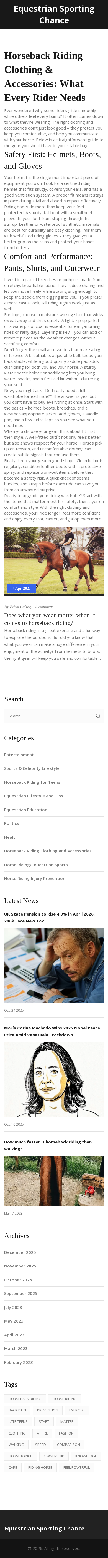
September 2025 (20, 1293)
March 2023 (16, 1348)
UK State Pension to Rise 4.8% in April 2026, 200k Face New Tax (49, 917)
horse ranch (21, 1455)
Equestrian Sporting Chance (54, 14)
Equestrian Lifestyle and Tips (33, 795)
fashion (66, 1433)
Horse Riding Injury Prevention (34, 878)
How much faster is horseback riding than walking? (48, 1145)
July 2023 (13, 1307)
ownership (54, 1455)
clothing (17, 1433)
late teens (18, 1421)
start (44, 1421)
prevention (47, 1410)
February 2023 (18, 1362)
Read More (54, 965)
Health (11, 837)
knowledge (86, 1455)
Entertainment (19, 754)
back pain (17, 1410)
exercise (77, 1410)
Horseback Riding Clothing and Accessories (48, 851)
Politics (11, 823)
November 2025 (20, 1266)
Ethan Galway (21, 607)
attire (42, 1433)
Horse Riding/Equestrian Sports (36, 864)
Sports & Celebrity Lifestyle (32, 768)
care (13, 1467)
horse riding (65, 1398)
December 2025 (20, 1252)
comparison (68, 1444)
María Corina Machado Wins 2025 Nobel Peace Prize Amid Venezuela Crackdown (52, 1031)
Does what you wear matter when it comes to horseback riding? (49, 619)
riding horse (40, 1467)
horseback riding (25, 1398)
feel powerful (76, 1467)
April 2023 (14, 1335)
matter (67, 1421)
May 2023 (14, 1321)
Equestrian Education (25, 809)
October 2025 (18, 1279)
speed (40, 1444)
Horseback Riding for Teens (32, 782)
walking (16, 1444)
